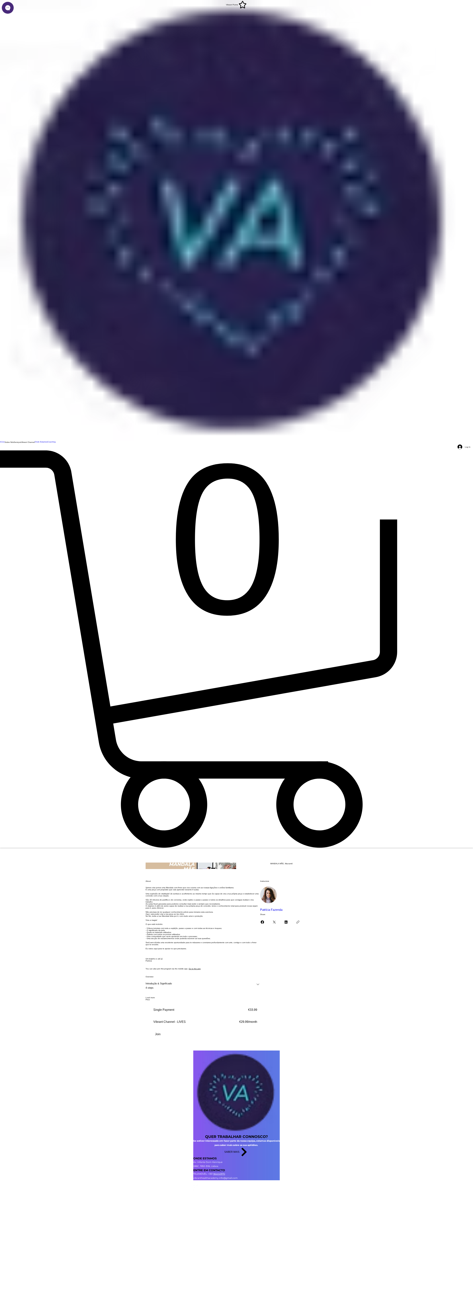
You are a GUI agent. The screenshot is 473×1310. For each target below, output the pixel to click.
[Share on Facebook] (262, 922)
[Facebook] (236, 1187)
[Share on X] (274, 922)
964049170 (219, 1173)
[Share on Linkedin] (286, 922)
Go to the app (195, 969)
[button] (9, 442)
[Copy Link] (298, 922)
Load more (150, 998)
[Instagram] (236, 1182)
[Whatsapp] (236, 1191)
